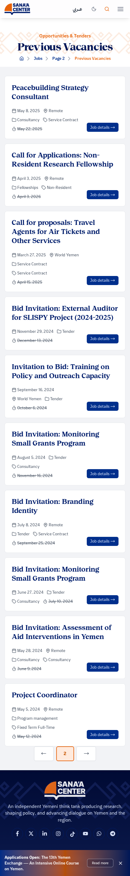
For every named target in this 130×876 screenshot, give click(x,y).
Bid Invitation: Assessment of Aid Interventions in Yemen (62, 632)
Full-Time (46, 727)
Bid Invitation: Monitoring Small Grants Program (55, 438)
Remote (56, 110)
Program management (37, 718)
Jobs (38, 58)
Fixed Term (27, 727)
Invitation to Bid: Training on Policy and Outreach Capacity (61, 371)
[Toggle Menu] (120, 9)
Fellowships (27, 187)
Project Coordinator (44, 694)
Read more (100, 863)
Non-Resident (59, 187)
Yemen (72, 254)
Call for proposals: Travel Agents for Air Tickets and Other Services (56, 231)
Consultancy (28, 119)
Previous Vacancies (93, 58)
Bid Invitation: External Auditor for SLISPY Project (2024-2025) (65, 313)
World (60, 254)
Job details (100, 127)
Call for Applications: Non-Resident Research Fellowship (62, 159)
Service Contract (63, 119)
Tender (68, 331)
